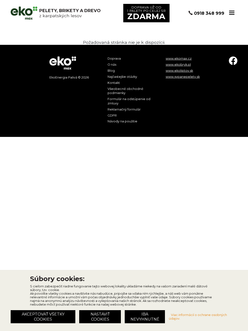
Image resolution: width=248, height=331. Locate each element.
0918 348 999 (209, 13)
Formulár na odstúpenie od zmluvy (129, 101)
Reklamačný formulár (124, 109)
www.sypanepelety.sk (183, 77)
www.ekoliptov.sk (179, 70)
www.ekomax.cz (179, 58)
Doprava (114, 58)
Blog (111, 70)
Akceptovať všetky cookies (43, 317)
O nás (112, 64)
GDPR (112, 115)
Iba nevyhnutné (145, 317)
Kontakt (114, 83)
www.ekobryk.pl (178, 64)
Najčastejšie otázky (122, 77)
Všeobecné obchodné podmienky (125, 91)
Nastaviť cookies (100, 317)
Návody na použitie (122, 121)
